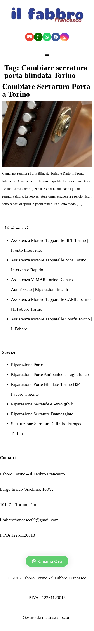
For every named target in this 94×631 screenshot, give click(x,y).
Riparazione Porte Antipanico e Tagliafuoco (50, 374)
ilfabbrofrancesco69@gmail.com (29, 519)
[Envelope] (29, 37)
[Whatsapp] (47, 37)
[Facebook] (55, 37)
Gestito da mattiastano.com (47, 617)
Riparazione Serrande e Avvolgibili (42, 404)
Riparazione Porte (27, 364)
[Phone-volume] (38, 37)
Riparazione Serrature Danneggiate (42, 413)
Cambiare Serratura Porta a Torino (46, 90)
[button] (47, 54)
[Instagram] (64, 37)
